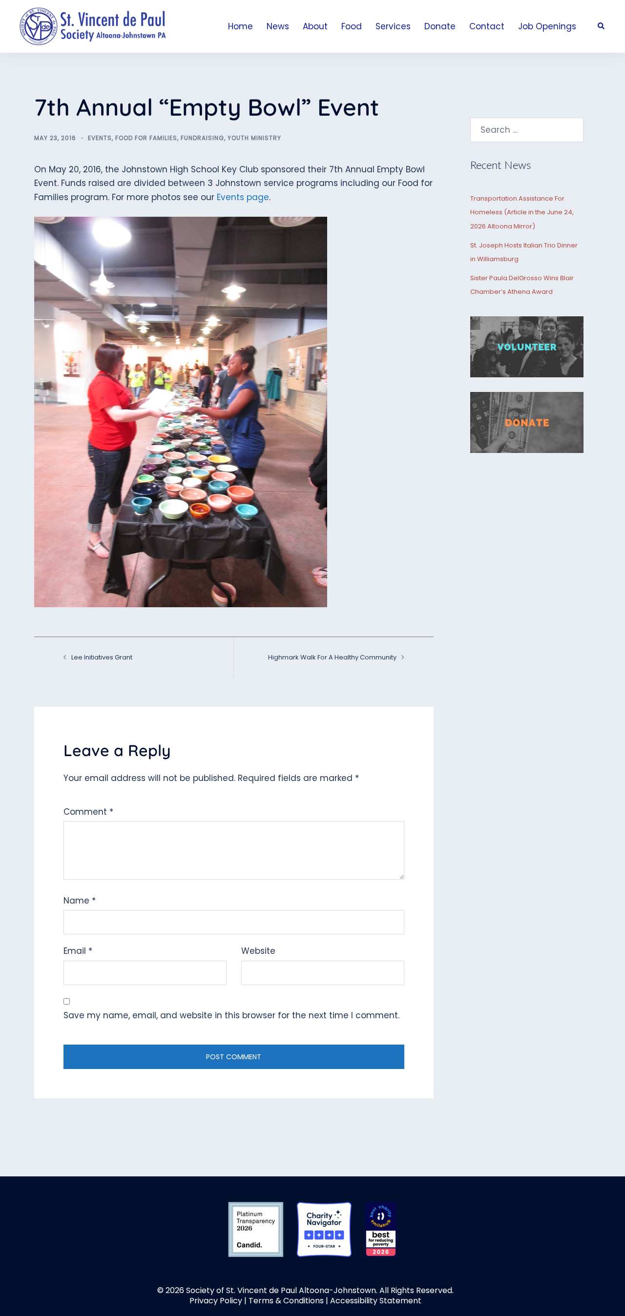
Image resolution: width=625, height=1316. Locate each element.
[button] (601, 26)
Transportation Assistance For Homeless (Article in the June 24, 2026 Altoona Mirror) (522, 212)
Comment (88, 812)
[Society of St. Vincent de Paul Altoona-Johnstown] (93, 26)
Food (351, 26)
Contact (486, 26)
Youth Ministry (254, 138)
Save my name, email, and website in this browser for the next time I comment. (231, 1015)
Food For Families (146, 138)
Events (100, 138)
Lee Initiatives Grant (101, 657)
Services (393, 26)
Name (79, 900)
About (315, 26)
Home (240, 26)
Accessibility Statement (375, 1300)
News (278, 26)
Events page (243, 197)
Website (258, 951)
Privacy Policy (215, 1300)
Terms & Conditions (286, 1300)
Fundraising (202, 138)
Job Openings (547, 26)
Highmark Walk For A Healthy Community (332, 657)
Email (77, 951)
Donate (440, 26)
